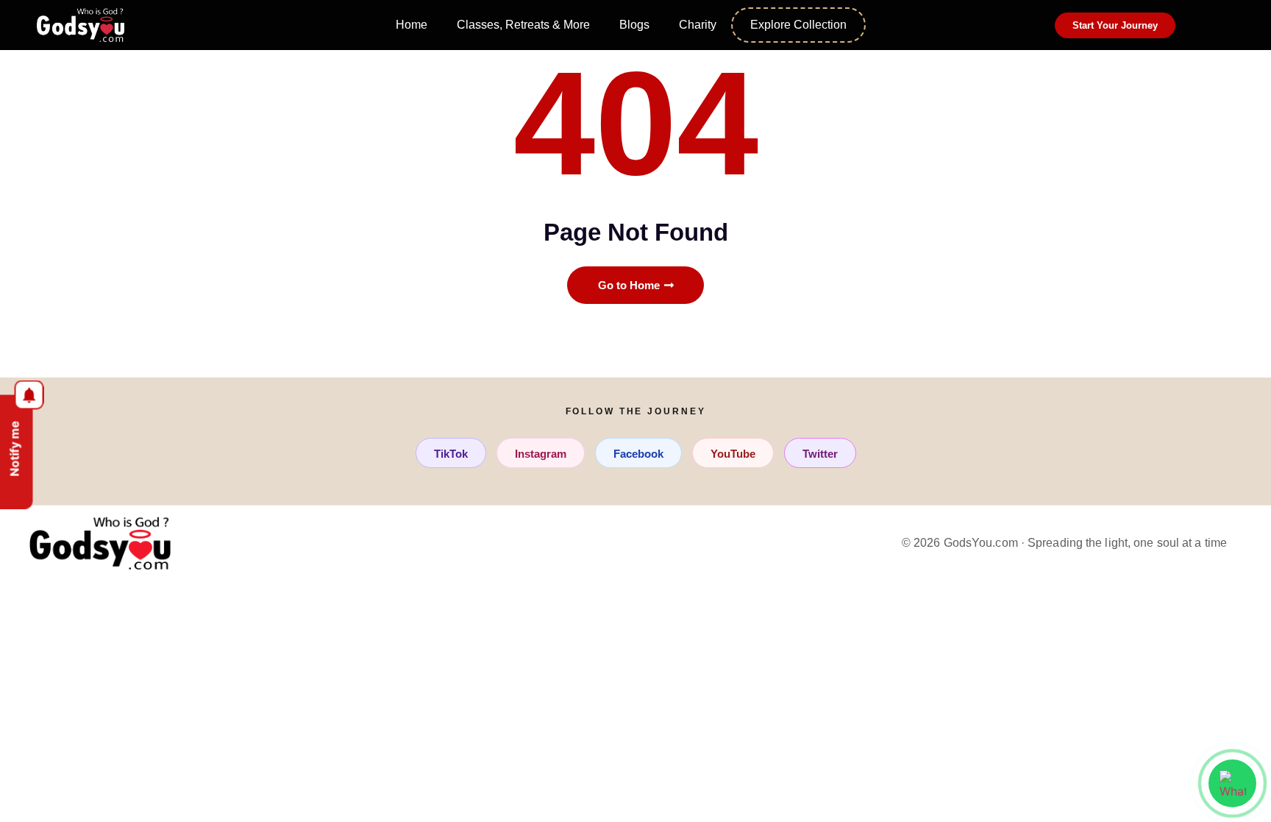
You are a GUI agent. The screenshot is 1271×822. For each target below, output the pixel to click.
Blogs (634, 24)
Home (411, 24)
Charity (697, 24)
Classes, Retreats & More (523, 24)
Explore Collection (798, 24)
